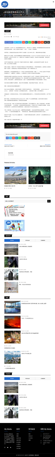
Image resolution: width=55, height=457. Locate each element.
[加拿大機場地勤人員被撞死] (11, 249)
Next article (47, 144)
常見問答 (31, 438)
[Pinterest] (39, 42)
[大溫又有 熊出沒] (11, 262)
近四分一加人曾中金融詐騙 (36, 186)
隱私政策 (37, 455)
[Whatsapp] (29, 42)
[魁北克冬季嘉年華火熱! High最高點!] (12, 337)
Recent (12, 240)
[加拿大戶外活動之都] (12, 357)
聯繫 (30, 440)
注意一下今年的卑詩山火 (27, 318)
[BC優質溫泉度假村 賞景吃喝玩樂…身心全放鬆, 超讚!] (12, 307)
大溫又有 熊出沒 (23, 259)
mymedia (10, 153)
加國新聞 (10, 14)
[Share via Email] (45, 42)
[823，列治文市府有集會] (11, 287)
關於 (30, 434)
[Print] (48, 42)
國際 (17, 436)
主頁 (6, 14)
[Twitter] (10, 138)
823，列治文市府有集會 (25, 284)
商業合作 (31, 436)
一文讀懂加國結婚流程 (9, 368)
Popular (27, 240)
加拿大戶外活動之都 (26, 353)
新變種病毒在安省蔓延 (9, 348)
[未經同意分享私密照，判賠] (11, 274)
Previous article (8, 144)
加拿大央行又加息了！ (9, 146)
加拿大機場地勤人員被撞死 (25, 246)
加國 (17, 434)
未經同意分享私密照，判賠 (25, 271)
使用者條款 (31, 455)
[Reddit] (42, 42)
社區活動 (18, 448)
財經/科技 (18, 438)
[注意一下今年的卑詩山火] (12, 322)
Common (43, 240)
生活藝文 (18, 444)
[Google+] (23, 42)
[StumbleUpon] (32, 42)
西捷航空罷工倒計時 (9, 186)
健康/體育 (18, 440)
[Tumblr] (36, 42)
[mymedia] (11, 36)
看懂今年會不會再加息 (45, 146)
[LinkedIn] (26, 42)
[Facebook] (7, 138)
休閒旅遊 (18, 446)
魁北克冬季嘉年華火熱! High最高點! (30, 333)
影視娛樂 (18, 442)
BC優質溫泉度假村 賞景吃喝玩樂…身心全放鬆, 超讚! (34, 303)
